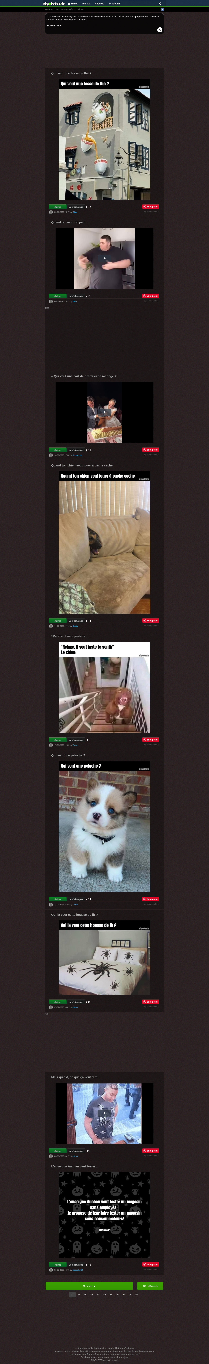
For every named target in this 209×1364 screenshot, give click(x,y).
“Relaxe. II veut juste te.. (69, 636)
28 (130, 1294)
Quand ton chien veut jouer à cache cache (82, 465)
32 (104, 1294)
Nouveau (99, 3)
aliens (75, 1007)
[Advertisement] (104, 51)
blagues (49, 9)
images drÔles (68, 9)
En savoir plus (54, 25)
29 (124, 1294)
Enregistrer (152, 206)
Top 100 (86, 3)
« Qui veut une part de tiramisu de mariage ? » (85, 376)
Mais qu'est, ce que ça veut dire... (75, 1077)
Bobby (75, 626)
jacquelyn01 (78, 1269)
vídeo (81, 9)
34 (91, 1294)
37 (72, 1294)
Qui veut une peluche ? (68, 755)
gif (57, 9)
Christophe (77, 455)
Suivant (88, 1286)
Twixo (75, 745)
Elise (75, 212)
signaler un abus (151, 211)
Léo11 (75, 904)
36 (79, 1294)
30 (117, 1294)
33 (98, 1294)
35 (85, 1294)
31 (111, 1294)
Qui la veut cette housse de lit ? (74, 914)
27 (136, 1294)
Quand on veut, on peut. (68, 222)
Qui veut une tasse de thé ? (71, 73)
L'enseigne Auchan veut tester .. (74, 1166)
